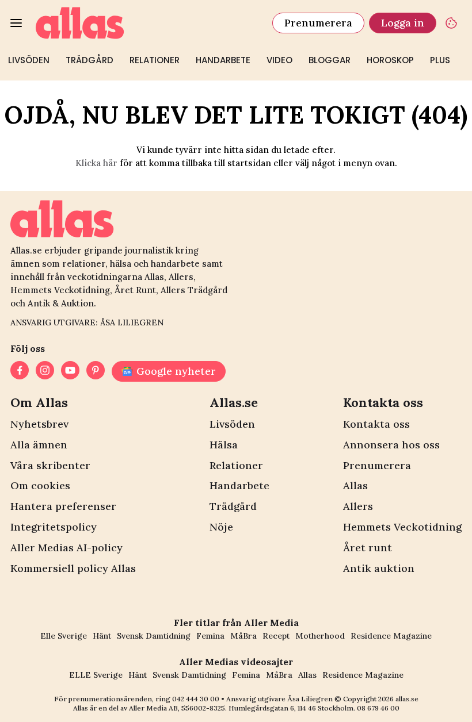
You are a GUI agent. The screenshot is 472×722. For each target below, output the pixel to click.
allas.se (406, 698)
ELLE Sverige (96, 675)
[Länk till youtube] (70, 371)
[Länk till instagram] (45, 371)
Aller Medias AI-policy (66, 547)
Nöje (221, 526)
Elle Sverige (63, 636)
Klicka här (96, 163)
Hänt (102, 636)
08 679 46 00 (378, 708)
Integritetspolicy (53, 526)
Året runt (367, 547)
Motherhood (320, 636)
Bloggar (330, 60)
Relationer (155, 60)
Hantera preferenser (63, 506)
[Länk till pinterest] (95, 371)
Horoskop (390, 60)
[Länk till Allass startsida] (147, 23)
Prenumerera (318, 22)
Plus (440, 60)
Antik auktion (378, 568)
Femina (210, 636)
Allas (355, 485)
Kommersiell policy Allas (73, 568)
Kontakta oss (376, 424)
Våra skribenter (50, 465)
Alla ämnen (38, 444)
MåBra (243, 636)
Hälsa (224, 444)
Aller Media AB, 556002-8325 (177, 708)
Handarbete (223, 60)
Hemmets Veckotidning (402, 526)
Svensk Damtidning (154, 636)
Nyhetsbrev (39, 424)
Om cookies (40, 485)
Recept (276, 636)
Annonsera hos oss (391, 444)
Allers (358, 506)
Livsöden (29, 60)
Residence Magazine (391, 636)
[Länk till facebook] (19, 371)
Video (279, 60)
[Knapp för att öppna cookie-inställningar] (451, 23)
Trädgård (89, 60)
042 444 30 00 (195, 698)
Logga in (402, 22)
